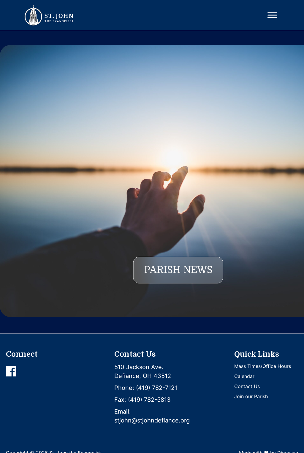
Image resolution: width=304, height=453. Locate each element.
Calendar (244, 376)
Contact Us (247, 386)
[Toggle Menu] (272, 15)
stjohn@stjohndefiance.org (152, 420)
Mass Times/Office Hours (262, 366)
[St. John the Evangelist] (49, 15)
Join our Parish (251, 396)
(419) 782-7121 (156, 387)
